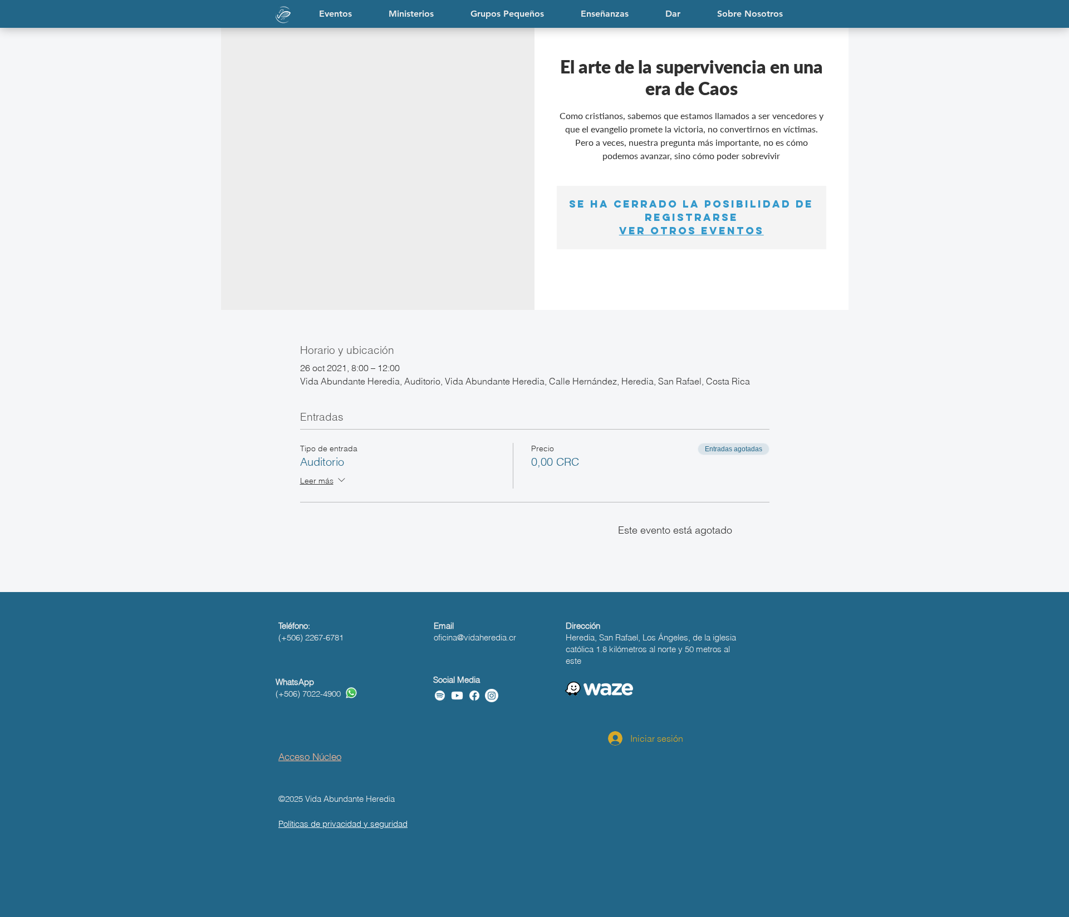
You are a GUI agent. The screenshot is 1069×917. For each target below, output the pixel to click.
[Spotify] (440, 695)
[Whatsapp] (351, 692)
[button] (604, 14)
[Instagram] (491, 695)
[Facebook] (474, 695)
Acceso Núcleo (309, 756)
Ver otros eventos (691, 230)
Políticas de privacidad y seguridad (343, 824)
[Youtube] (457, 695)
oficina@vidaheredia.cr (475, 637)
